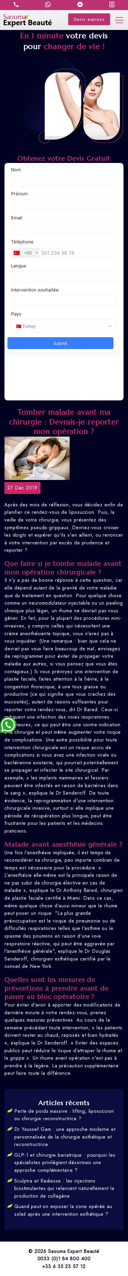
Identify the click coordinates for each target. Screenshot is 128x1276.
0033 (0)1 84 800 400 (64, 1258)
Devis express (89, 19)
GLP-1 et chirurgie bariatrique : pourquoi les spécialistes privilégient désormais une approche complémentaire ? (64, 1163)
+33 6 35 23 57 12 (63, 1266)
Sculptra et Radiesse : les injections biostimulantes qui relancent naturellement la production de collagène (64, 1188)
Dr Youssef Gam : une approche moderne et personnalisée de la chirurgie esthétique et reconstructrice (64, 1137)
